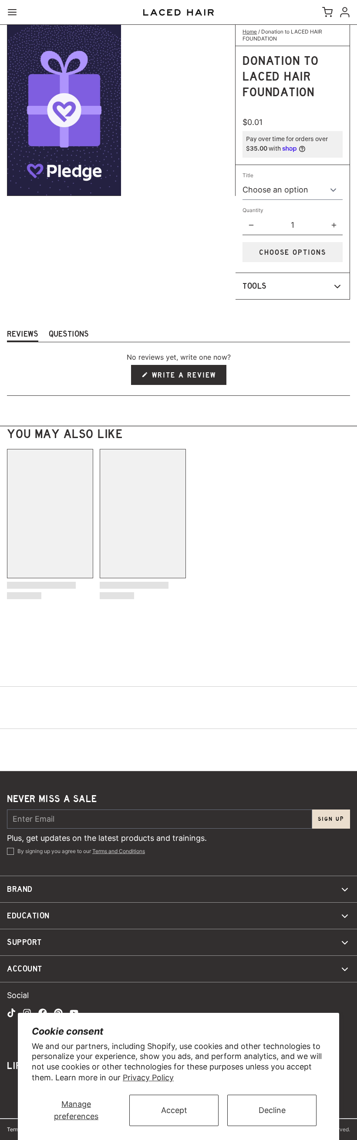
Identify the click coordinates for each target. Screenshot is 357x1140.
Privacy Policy (148, 1077)
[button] (292, 252)
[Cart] (326, 12)
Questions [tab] (69, 335)
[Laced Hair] (178, 12)
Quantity (252, 210)
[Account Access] (343, 12)
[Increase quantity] (334, 225)
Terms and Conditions (118, 851)
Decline (272, 1110)
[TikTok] (11, 1012)
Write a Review (184, 378)
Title (247, 175)
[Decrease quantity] (251, 225)
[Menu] (15, 12)
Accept (174, 1110)
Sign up (331, 819)
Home (249, 31)
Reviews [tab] (22, 335)
